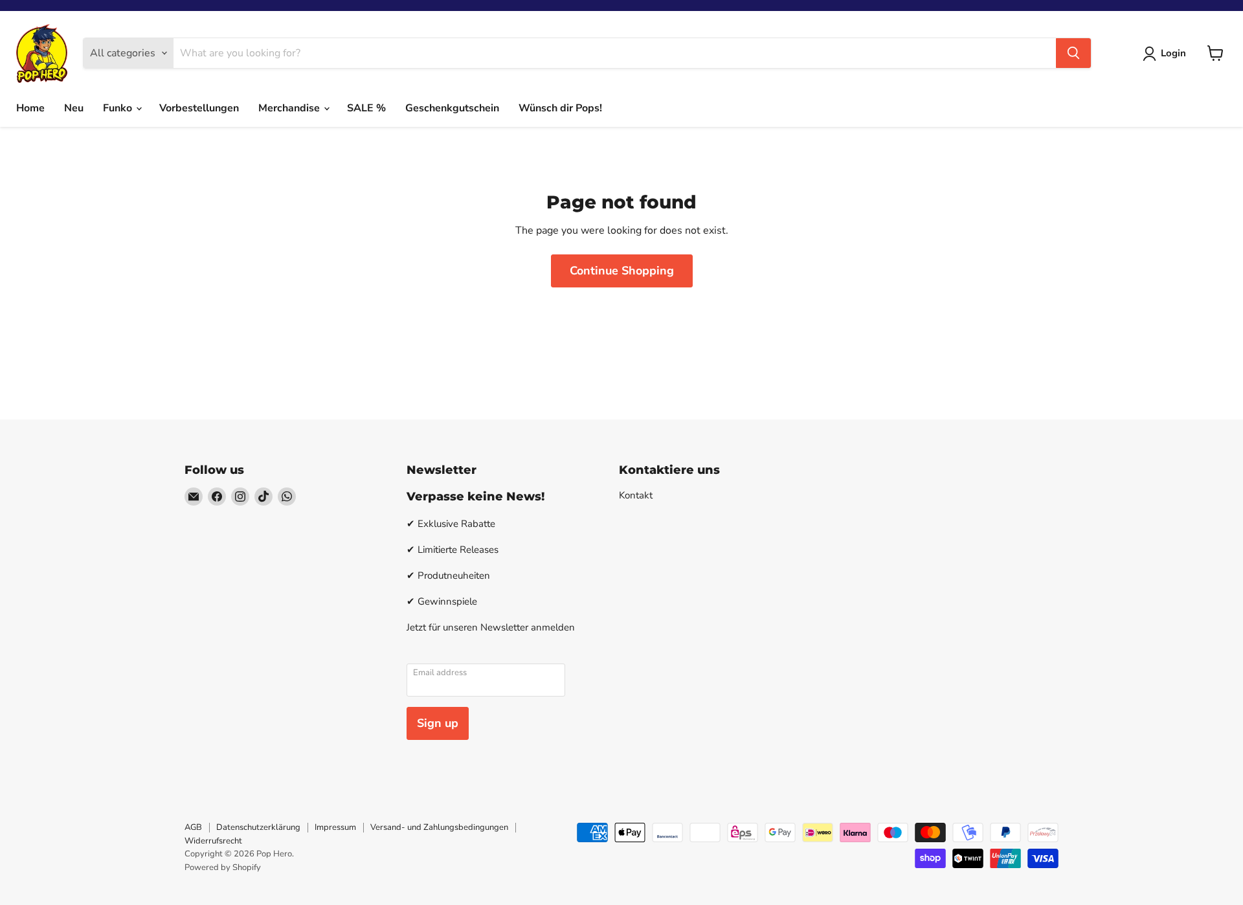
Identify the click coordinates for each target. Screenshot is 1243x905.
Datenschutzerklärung (258, 827)
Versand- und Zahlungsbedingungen (439, 827)
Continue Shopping (622, 270)
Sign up (437, 723)
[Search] (1073, 53)
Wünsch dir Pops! (560, 108)
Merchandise (290, 108)
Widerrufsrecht (213, 841)
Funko (119, 108)
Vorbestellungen (199, 108)
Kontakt (636, 495)
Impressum (335, 827)
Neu (74, 108)
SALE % (366, 108)
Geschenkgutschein (452, 108)
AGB (193, 827)
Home (30, 108)
